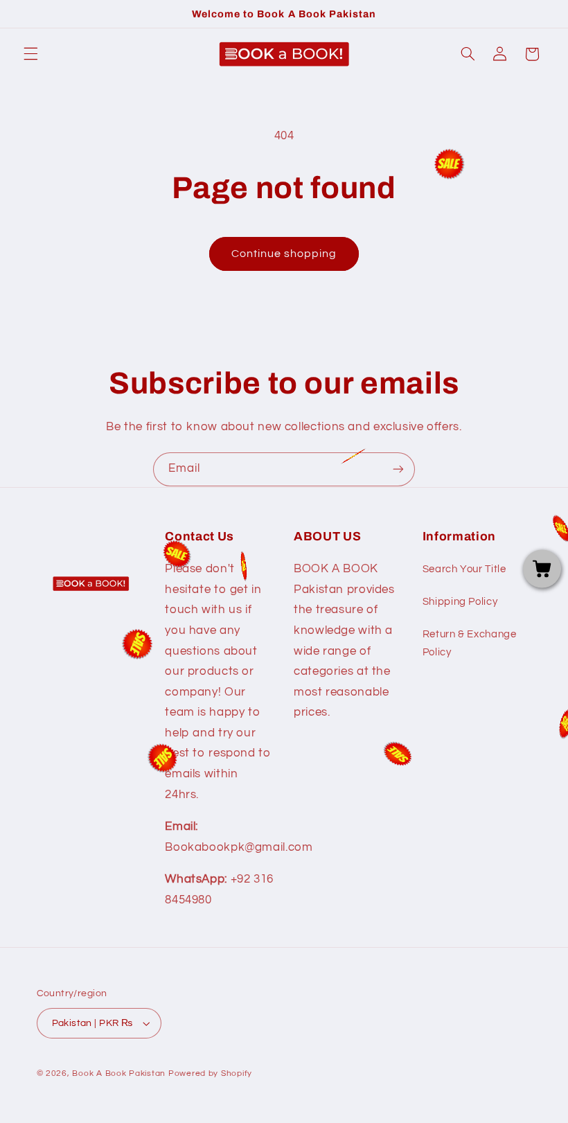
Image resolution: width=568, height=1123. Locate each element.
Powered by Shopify (210, 1073)
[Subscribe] (398, 469)
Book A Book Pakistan (119, 1073)
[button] (30, 54)
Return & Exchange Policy (470, 643)
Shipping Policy (460, 601)
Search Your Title (464, 569)
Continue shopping (284, 253)
